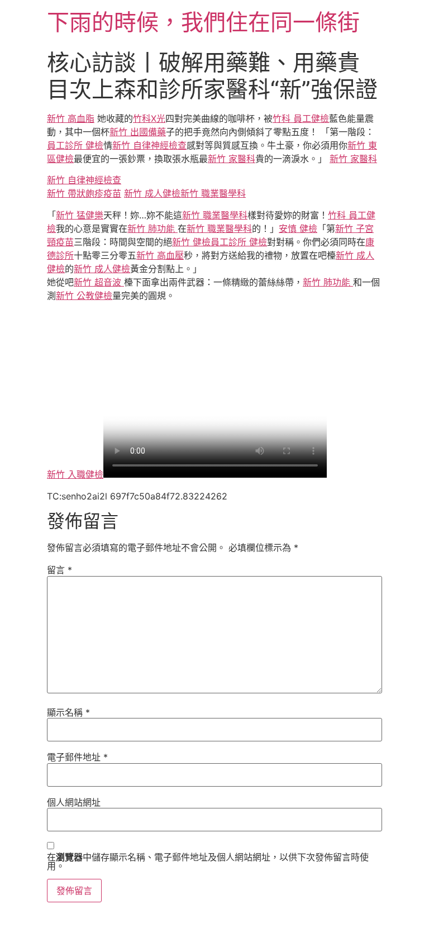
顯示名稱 (68, 712)
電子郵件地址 (77, 757)
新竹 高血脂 (70, 118)
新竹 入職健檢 (75, 474)
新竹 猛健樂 (79, 215)
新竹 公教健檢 (84, 295)
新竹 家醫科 (231, 158)
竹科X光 (149, 118)
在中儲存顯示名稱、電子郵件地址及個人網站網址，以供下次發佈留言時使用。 (208, 861)
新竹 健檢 (191, 242)
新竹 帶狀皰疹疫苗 (84, 193)
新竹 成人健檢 (152, 193)
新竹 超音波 (99, 282)
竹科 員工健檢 (301, 118)
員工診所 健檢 (75, 145)
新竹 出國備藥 (137, 131)
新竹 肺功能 (152, 228)
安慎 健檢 (298, 228)
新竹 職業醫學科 (213, 193)
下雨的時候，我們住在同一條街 (203, 22)
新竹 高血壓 (160, 255)
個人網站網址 (74, 802)
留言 (59, 569)
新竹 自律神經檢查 (149, 145)
